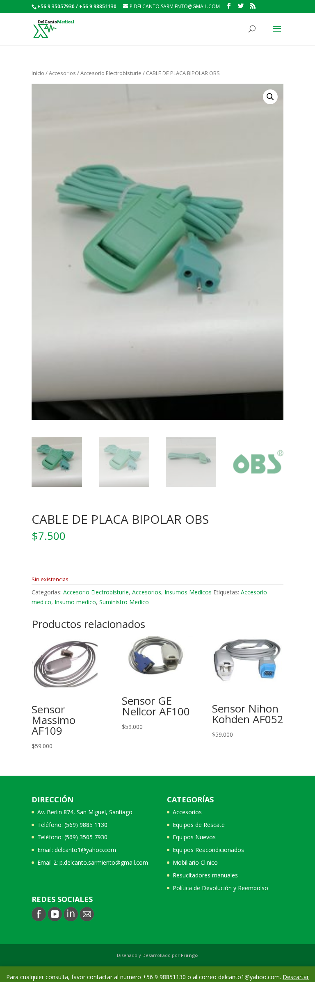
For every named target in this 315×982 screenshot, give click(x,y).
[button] (270, 96)
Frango (189, 955)
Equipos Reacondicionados (208, 850)
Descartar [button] (296, 977)
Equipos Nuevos (194, 837)
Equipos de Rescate (199, 825)
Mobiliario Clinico (195, 862)
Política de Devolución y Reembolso (220, 888)
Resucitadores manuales (205, 875)
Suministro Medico (124, 602)
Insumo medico (75, 602)
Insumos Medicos (188, 592)
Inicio (38, 73)
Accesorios (62, 73)
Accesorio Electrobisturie (111, 73)
